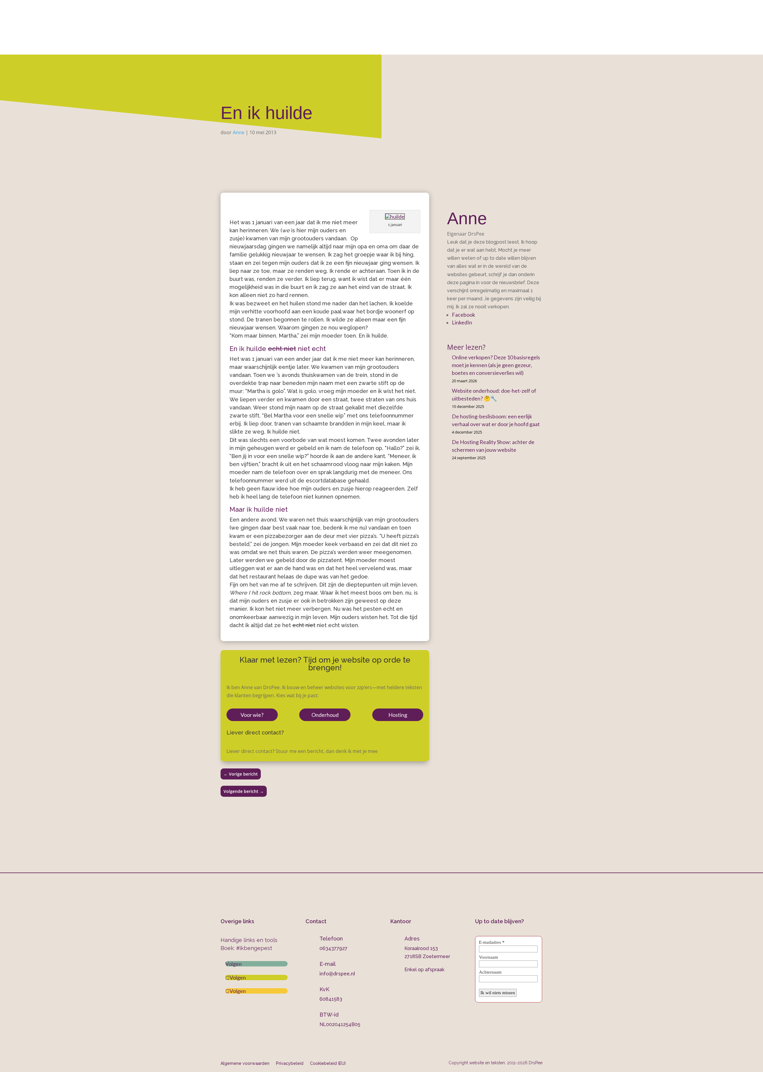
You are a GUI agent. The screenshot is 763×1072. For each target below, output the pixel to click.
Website (289, 46)
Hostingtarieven (368, 46)
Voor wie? (252, 714)
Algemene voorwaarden (245, 1063)
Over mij (257, 46)
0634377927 (444, 21)
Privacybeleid (289, 1063)
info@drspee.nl (542, 21)
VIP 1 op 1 (327, 46)
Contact (488, 46)
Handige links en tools (249, 940)
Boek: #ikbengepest (246, 948)
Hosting (397, 714)
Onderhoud (414, 46)
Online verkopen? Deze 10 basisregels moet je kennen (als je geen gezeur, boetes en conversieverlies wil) (496, 365)
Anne (238, 132)
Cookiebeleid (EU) (328, 1063)
